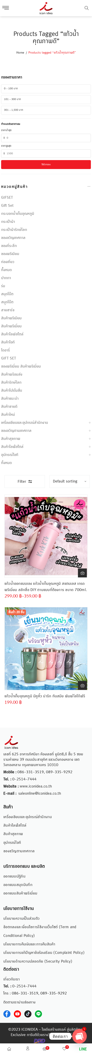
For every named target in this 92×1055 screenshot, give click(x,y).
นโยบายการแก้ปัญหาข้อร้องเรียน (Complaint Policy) (43, 953)
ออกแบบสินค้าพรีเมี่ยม (20, 893)
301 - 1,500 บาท (13, 110)
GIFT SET (8, 358)
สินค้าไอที (8, 342)
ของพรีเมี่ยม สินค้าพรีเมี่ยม (21, 366)
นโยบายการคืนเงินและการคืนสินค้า (29, 944)
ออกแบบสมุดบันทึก (17, 885)
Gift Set (7, 206)
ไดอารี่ (5, 350)
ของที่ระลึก (9, 246)
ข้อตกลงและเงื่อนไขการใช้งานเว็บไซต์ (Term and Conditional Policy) (39, 931)
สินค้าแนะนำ (10, 398)
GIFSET (7, 198)
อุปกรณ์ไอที (9, 455)
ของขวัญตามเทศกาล (16, 431)
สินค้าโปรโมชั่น (11, 390)
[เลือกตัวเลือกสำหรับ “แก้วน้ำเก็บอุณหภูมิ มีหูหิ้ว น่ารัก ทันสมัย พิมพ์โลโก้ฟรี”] (82, 685)
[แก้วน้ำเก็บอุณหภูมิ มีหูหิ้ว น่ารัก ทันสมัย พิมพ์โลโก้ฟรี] (46, 648)
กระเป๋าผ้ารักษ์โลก (14, 230)
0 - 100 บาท (11, 89)
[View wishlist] (64, 1049)
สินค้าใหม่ (8, 415)
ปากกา (6, 278)
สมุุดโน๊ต (7, 302)
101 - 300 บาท (12, 99)
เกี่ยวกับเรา (11, 979)
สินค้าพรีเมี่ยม (11, 326)
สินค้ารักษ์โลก (11, 382)
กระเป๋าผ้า (8, 222)
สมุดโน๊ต (7, 294)
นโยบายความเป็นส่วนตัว (21, 918)
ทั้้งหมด (6, 270)
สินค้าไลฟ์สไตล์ (12, 447)
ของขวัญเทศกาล (13, 238)
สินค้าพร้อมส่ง (11, 374)
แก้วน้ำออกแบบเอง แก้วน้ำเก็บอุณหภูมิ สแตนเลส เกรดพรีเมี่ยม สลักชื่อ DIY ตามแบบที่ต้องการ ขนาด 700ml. (45, 587)
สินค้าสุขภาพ (10, 439)
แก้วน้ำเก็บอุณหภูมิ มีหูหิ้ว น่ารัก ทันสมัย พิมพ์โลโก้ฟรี (44, 696)
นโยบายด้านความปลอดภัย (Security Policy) (37, 961)
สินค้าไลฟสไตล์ (12, 334)
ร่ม (3, 286)
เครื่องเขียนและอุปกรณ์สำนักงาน (24, 423)
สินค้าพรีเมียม (11, 318)
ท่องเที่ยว (7, 262)
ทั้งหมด (6, 463)
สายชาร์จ (8, 310)
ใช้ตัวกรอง (46, 164)
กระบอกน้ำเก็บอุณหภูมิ (17, 214)
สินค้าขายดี (9, 406)
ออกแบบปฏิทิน (14, 876)
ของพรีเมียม (10, 254)
